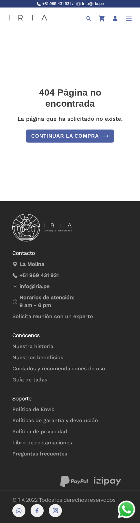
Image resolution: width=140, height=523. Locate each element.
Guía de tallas (29, 380)
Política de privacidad (39, 431)
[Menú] (129, 17)
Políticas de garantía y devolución (55, 420)
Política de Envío (33, 409)
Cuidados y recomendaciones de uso (58, 368)
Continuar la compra (65, 136)
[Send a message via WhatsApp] (126, 509)
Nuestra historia (32, 346)
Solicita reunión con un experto (52, 316)
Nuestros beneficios (37, 357)
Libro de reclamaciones (42, 442)
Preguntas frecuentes (39, 454)
